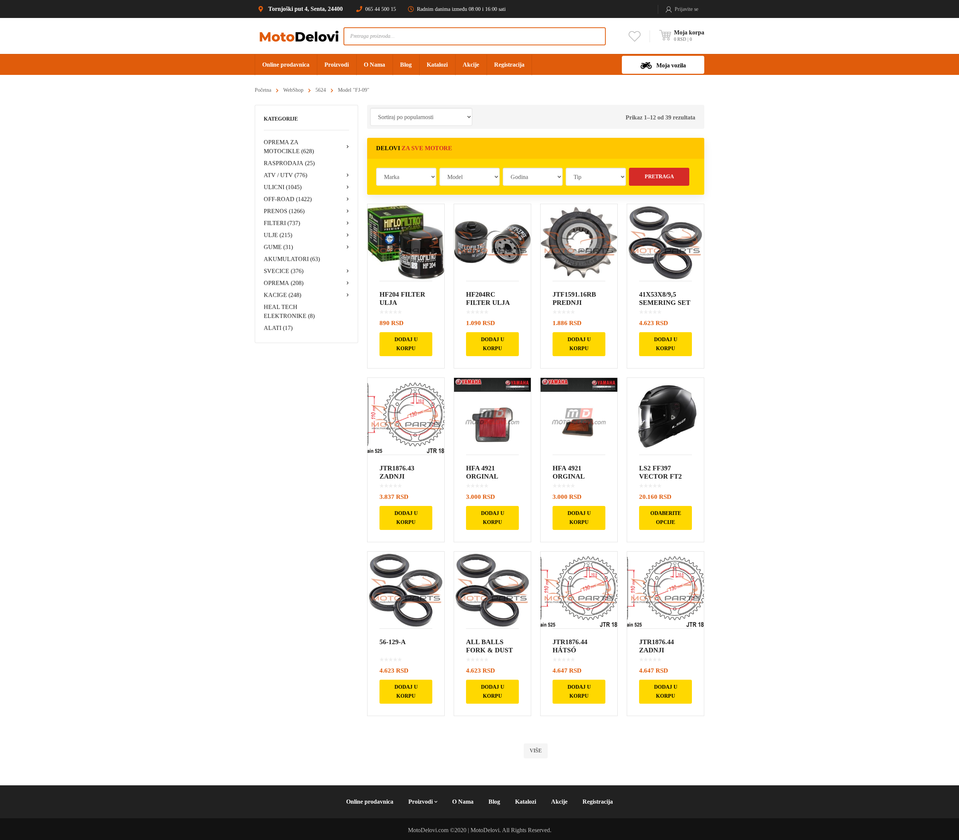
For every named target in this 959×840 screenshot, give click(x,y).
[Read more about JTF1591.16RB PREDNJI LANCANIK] (579, 242)
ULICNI (283, 187)
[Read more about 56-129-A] (405, 590)
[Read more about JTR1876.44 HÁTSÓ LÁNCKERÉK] (579, 590)
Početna (263, 90)
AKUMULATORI (292, 259)
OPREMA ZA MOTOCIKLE (289, 146)
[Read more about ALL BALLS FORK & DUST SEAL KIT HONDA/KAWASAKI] (492, 590)
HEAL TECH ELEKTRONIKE (289, 311)
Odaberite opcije (665, 517)
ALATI (278, 328)
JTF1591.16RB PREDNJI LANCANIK (574, 303)
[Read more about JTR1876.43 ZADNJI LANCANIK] (405, 416)
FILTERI (282, 223)
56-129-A (392, 642)
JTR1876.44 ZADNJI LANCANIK (657, 650)
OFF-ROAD (288, 199)
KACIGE (282, 295)
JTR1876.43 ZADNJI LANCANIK (397, 476)
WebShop (293, 90)
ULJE (278, 235)
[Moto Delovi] (299, 36)
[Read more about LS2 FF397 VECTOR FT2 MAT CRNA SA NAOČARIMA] (665, 416)
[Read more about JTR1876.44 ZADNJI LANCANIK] (665, 590)
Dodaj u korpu (406, 344)
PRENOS (284, 211)
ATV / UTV (285, 175)
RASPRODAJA (289, 163)
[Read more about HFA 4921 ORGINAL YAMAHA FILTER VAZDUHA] (492, 416)
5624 (320, 90)
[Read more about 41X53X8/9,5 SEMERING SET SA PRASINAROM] (665, 242)
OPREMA (283, 283)
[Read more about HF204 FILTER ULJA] (405, 242)
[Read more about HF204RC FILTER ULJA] (492, 242)
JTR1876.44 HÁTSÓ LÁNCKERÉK (574, 650)
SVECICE (283, 271)
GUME (278, 247)
